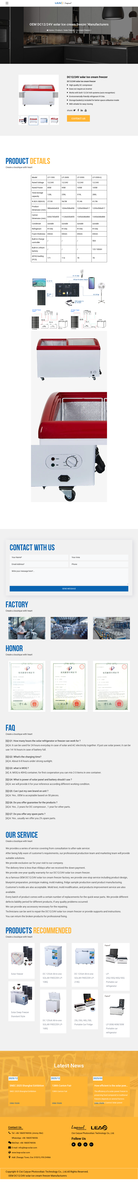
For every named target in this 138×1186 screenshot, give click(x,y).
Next (55, 95)
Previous (21, 95)
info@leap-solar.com (27, 1147)
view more (14, 1103)
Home (51, 30)
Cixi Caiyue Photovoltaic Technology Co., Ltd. (43, 1171)
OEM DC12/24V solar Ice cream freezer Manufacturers (37, 1175)
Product (58, 30)
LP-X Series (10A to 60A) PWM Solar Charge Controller (115, 1020)
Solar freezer (69, 30)
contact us (78, 118)
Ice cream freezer (83, 30)
